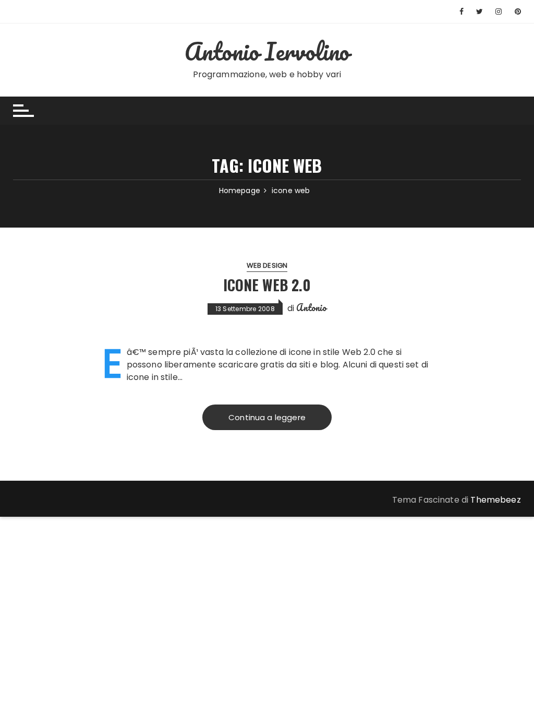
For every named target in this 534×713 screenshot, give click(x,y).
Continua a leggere (267, 417)
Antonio (311, 307)
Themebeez (495, 500)
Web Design (267, 265)
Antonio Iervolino (267, 51)
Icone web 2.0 (267, 284)
